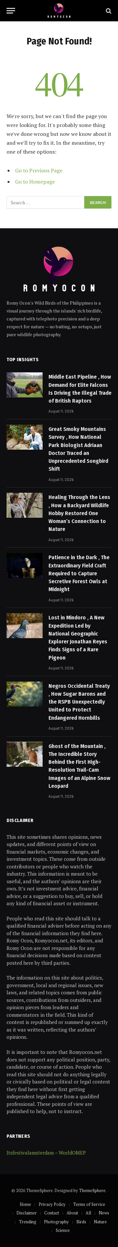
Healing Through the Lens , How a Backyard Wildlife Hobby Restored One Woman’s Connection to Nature (79, 513)
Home (25, 1204)
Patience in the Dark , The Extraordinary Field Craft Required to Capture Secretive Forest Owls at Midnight (79, 573)
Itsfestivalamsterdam (30, 1152)
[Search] (108, 10)
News (104, 1213)
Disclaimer (26, 1213)
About (72, 1213)
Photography (56, 1222)
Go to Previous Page (38, 170)
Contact (51, 1213)
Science (63, 1230)
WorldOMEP (72, 1152)
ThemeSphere (92, 1190)
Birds (81, 1222)
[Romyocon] (59, 10)
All (88, 1213)
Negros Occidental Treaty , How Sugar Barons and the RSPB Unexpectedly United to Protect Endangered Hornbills (79, 702)
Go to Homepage (35, 181)
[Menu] (11, 10)
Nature (100, 1222)
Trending (27, 1222)
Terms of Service (89, 1204)
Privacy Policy (52, 1204)
